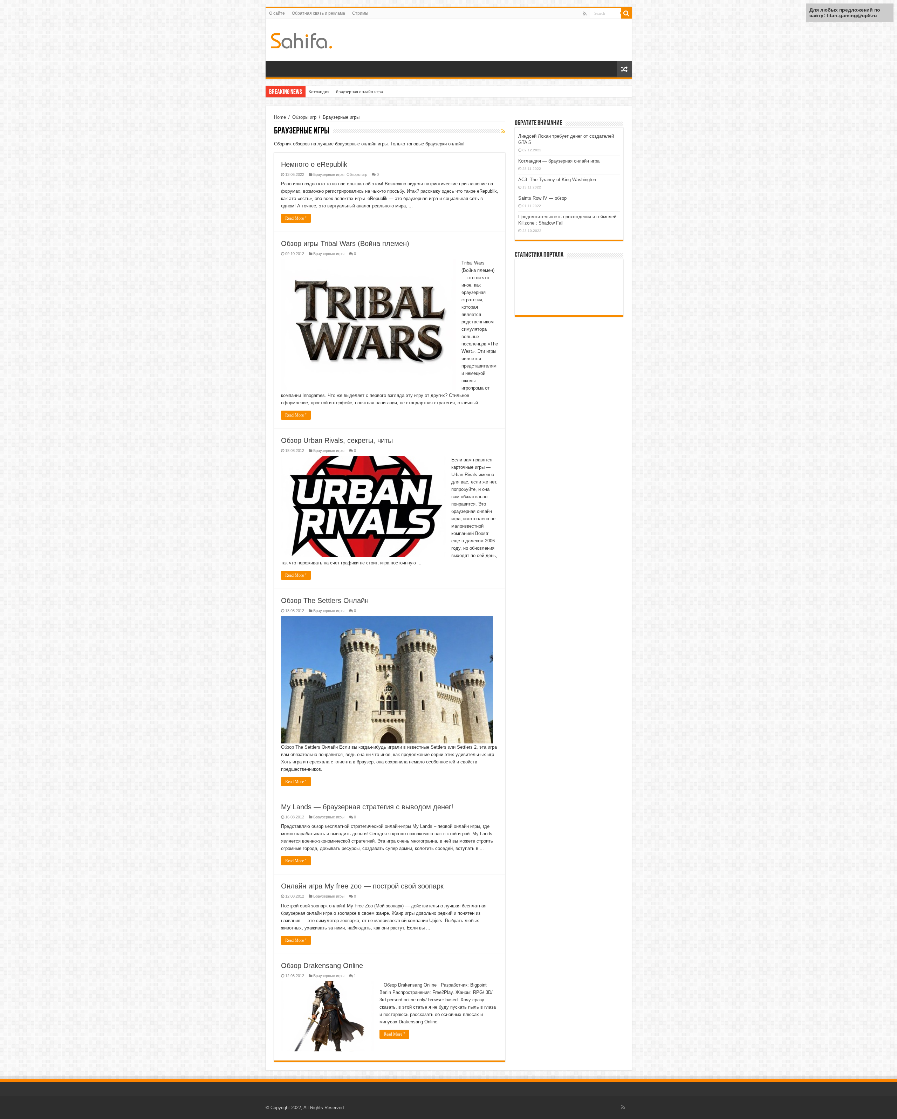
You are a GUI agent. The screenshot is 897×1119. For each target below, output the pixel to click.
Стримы (360, 13)
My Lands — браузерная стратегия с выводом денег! (367, 807)
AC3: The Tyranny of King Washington (345, 91)
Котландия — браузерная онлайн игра (559, 161)
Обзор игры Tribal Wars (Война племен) (345, 243)
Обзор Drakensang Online (322, 965)
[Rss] (584, 13)
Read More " (296, 218)
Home (280, 117)
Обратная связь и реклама (318, 13)
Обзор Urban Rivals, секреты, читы (337, 440)
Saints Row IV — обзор (542, 198)
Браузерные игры (328, 174)
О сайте (277, 13)
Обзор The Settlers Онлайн (325, 600)
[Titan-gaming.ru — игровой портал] (301, 39)
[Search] (626, 13)
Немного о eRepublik (314, 164)
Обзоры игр (304, 117)
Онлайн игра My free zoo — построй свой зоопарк (362, 886)
